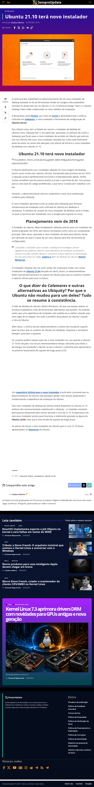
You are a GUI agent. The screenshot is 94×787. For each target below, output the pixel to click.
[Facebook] (91, 494)
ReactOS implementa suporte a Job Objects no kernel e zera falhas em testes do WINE (31, 530)
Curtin (55, 115)
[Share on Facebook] (15, 28)
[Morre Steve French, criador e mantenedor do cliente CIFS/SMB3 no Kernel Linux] (80, 583)
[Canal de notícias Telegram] (47, 767)
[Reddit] (31, 767)
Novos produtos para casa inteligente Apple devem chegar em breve (30, 565)
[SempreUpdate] (47, 2)
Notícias (15, 560)
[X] (9, 767)
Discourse (34, 429)
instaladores (39, 476)
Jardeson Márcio (11, 570)
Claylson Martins (17, 23)
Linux (10, 604)
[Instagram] (26, 767)
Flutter (34, 115)
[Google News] (20, 767)
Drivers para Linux (22, 604)
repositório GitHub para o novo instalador (37, 392)
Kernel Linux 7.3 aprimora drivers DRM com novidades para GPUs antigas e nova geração (46, 614)
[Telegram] (37, 767)
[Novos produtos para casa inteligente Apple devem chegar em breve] (80, 566)
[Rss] (42, 767)
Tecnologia (9, 11)
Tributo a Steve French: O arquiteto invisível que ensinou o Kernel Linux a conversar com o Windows (33, 547)
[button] (4, 2)
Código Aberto (9, 525)
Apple (6, 560)
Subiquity (30, 119)
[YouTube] (14, 767)
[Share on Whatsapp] (23, 28)
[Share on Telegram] (27, 28)
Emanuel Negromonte (16, 678)
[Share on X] (19, 28)
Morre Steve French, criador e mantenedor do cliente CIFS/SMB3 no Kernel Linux (31, 583)
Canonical (23, 476)
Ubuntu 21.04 (33, 271)
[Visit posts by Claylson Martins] (5, 494)
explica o (46, 256)
